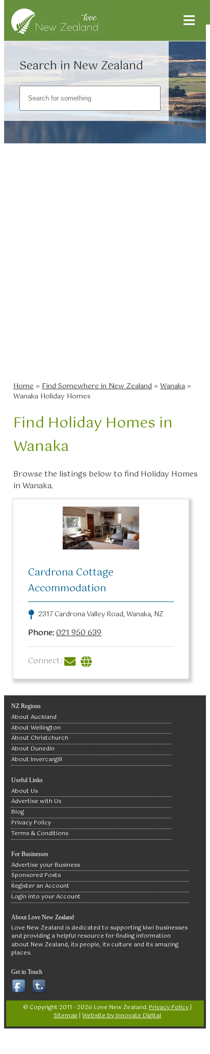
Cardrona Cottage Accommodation (71, 580)
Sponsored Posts (36, 875)
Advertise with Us (36, 801)
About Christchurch (39, 738)
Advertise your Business (45, 865)
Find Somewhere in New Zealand (97, 386)
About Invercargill (36, 759)
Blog (17, 812)
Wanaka (172, 386)
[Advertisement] (105, 266)
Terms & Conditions (39, 833)
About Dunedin (33, 749)
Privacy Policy (31, 822)
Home (23, 386)
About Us (24, 791)
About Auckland (34, 717)
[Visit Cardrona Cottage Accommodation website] (88, 661)
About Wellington (36, 728)
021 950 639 (78, 632)
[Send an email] (71, 661)
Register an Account (40, 886)
